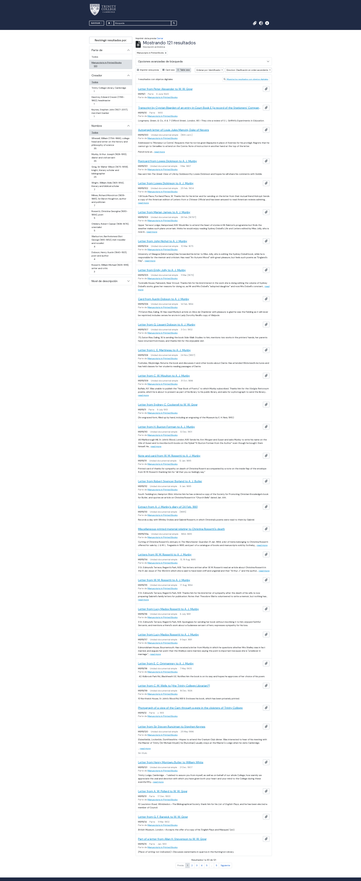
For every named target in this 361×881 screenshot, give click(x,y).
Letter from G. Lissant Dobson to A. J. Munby (166, 324)
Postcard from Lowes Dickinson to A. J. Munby (167, 161)
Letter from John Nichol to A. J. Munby (162, 241)
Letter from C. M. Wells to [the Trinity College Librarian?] (174, 685)
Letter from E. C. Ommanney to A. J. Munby (166, 663)
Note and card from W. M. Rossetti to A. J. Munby (169, 455)
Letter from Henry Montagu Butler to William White (170, 762)
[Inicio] (104, 10)
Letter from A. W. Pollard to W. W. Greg (162, 791)
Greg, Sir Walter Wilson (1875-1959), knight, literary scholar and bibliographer (109, 171)
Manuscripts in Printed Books (106, 64)
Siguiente (225, 865)
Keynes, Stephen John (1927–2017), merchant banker (109, 113)
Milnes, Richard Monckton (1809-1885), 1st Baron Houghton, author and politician (108, 200)
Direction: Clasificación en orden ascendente (248, 70)
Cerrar (160, 38)
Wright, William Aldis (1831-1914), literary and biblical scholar (107, 186)
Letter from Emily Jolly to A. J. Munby (162, 270)
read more (159, 151)
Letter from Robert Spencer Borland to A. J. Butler (170, 481)
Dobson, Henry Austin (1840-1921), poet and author (109, 256)
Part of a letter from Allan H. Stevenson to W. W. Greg (172, 839)
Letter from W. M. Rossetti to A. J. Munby (164, 580)
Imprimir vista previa (149, 70)
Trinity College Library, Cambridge (108, 89)
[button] (255, 23)
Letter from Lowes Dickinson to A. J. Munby (165, 183)
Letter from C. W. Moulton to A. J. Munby (164, 375)
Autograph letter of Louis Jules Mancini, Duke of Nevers (173, 130)
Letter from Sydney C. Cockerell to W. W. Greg (168, 404)
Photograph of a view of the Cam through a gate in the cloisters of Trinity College (190, 707)
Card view (170, 70)
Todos (95, 56)
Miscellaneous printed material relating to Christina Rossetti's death (181, 529)
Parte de (97, 50)
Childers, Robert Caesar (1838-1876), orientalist (110, 227)
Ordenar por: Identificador (208, 70)
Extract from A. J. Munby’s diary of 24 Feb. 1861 (168, 506)
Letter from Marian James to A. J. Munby (164, 212)
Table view (185, 70)
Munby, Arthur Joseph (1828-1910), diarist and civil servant (109, 157)
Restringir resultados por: (111, 40)
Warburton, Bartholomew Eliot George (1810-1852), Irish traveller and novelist (108, 241)
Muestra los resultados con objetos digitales (247, 79)
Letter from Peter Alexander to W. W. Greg (165, 89)
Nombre (97, 126)
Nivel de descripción (104, 281)
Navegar (96, 23)
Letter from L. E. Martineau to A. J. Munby (164, 350)
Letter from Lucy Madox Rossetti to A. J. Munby (168, 609)
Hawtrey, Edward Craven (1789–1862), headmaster (108, 100)
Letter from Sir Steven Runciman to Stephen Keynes (171, 726)
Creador (97, 75)
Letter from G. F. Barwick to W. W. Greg (163, 816)
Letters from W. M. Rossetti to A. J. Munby (164, 554)
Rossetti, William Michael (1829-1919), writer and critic (110, 268)
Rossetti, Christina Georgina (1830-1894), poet (109, 215)
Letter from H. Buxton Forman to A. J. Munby (166, 426)
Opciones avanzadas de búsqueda (160, 61)
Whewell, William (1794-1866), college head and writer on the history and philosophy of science (110, 143)
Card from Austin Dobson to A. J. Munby (163, 299)
